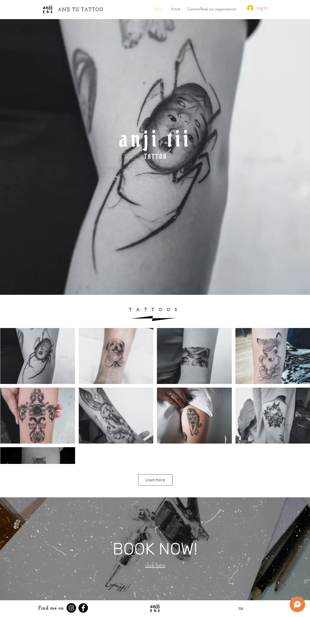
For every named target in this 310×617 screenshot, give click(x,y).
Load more (155, 480)
